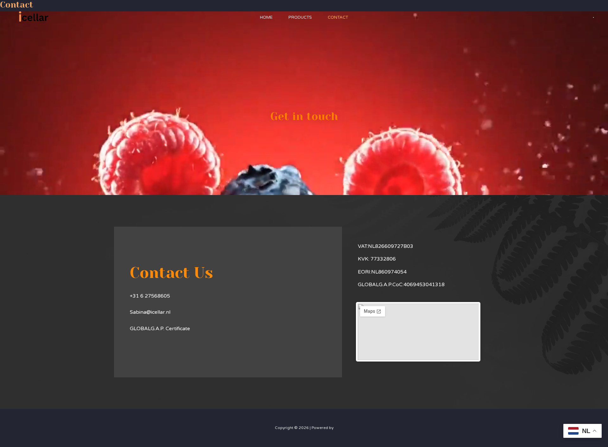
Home (266, 17)
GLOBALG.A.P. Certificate (160, 328)
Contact (338, 17)
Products (300, 17)
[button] (593, 17)
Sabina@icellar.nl (150, 312)
